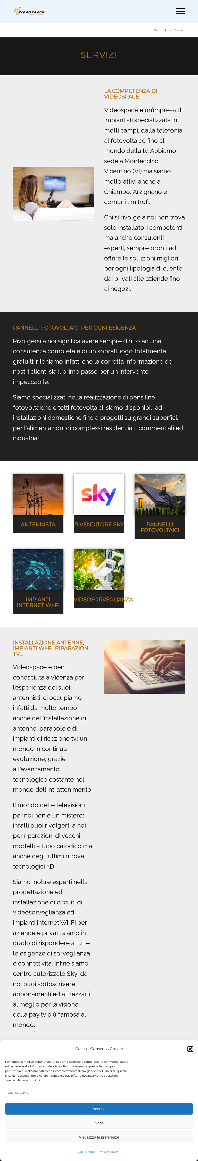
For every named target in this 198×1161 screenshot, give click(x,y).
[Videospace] (29, 11)
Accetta (99, 1109)
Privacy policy (108, 1152)
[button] (190, 1049)
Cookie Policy (87, 1152)
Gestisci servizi (18, 1092)
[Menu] (179, 11)
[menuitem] (179, 11)
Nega (99, 1123)
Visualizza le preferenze (99, 1137)
